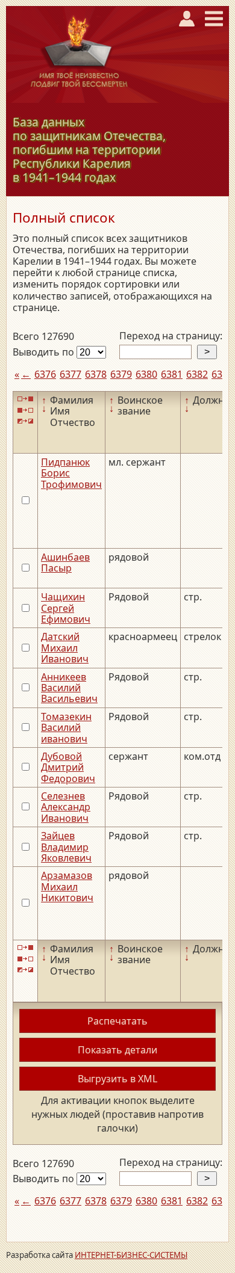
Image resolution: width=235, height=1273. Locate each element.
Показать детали (117, 1049)
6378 (96, 374)
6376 (45, 374)
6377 (70, 374)
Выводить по (45, 352)
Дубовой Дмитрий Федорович (68, 767)
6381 (172, 374)
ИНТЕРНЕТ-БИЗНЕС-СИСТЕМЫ (131, 1255)
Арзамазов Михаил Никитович (67, 886)
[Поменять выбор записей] (25, 421)
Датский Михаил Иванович (65, 647)
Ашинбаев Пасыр (65, 562)
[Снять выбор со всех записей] (25, 410)
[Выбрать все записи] (25, 399)
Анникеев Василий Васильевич (69, 688)
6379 (121, 374)
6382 (197, 374)
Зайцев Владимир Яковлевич (66, 847)
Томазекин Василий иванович (66, 727)
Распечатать (117, 1021)
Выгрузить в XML (117, 1078)
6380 (146, 374)
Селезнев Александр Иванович (65, 807)
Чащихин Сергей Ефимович (65, 608)
